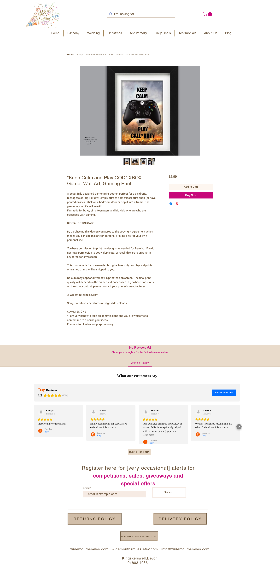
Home (70, 54)
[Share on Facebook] (171, 204)
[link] (208, 14)
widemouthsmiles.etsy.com (135, 549)
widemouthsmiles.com (91, 549)
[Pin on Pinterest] (177, 204)
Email (86, 488)
